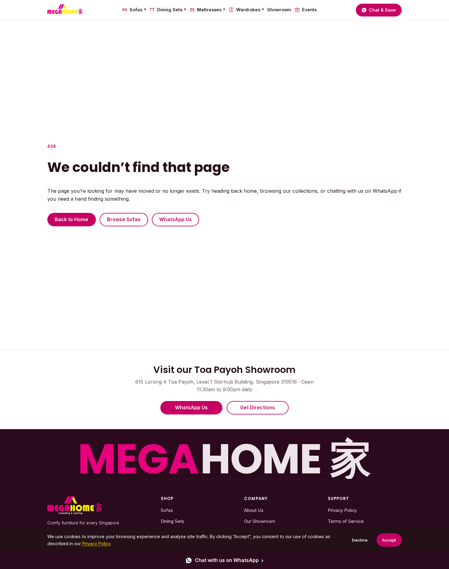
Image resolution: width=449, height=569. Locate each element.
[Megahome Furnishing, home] (74, 505)
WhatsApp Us (175, 219)
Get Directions (257, 407)
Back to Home (71, 219)
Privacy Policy (342, 510)
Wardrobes (250, 9)
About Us (254, 510)
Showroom (279, 9)
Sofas (138, 9)
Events (309, 9)
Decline (359, 540)
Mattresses (211, 9)
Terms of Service (346, 521)
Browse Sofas (124, 219)
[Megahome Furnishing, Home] (65, 10)
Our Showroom (259, 521)
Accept (389, 540)
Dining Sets (171, 9)
